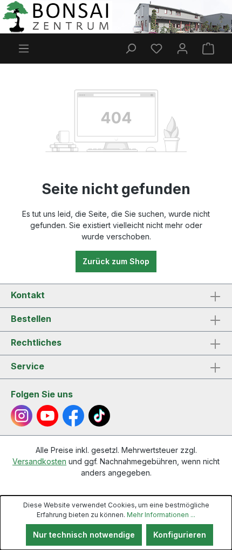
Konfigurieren (179, 534)
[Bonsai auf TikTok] (99, 416)
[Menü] (24, 48)
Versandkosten (39, 461)
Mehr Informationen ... (161, 515)
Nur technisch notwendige (84, 534)
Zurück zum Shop (116, 261)
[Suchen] (131, 48)
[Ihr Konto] (182, 48)
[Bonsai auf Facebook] (73, 416)
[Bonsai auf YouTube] (47, 416)
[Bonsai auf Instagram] (21, 416)
